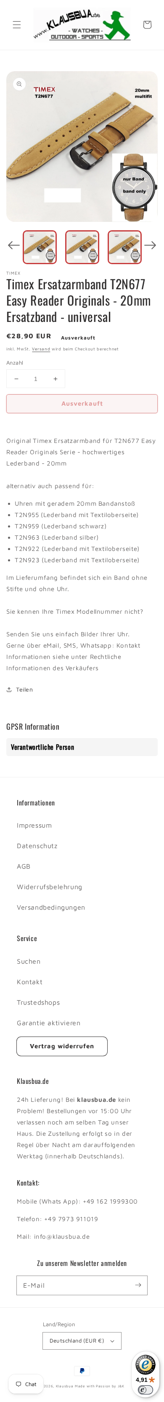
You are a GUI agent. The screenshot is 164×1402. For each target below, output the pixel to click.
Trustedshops (38, 1002)
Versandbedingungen (51, 907)
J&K (121, 1386)
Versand (41, 348)
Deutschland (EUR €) (77, 1340)
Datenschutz (37, 845)
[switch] (145, 1389)
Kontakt (29, 981)
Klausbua (65, 1386)
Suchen (29, 961)
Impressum (34, 825)
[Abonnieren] (138, 1285)
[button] (17, 24)
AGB (24, 866)
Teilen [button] (24, 689)
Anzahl (14, 362)
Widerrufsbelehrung (49, 886)
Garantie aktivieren (48, 1022)
